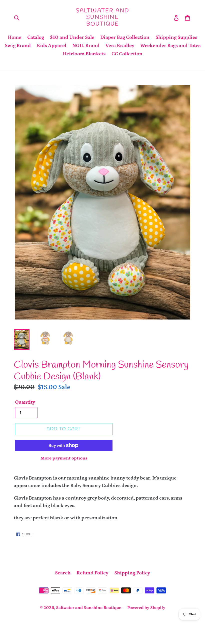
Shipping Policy (132, 573)
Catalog (35, 37)
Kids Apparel (51, 45)
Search (62, 573)
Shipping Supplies (176, 37)
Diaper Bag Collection (125, 37)
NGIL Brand (86, 45)
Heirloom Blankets (84, 54)
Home (14, 37)
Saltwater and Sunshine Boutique (103, 17)
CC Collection (127, 54)
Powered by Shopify (146, 607)
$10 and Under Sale (72, 37)
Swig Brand (18, 45)
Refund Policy (92, 573)
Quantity (25, 402)
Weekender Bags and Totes (170, 45)
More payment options (63, 458)
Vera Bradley (120, 45)
